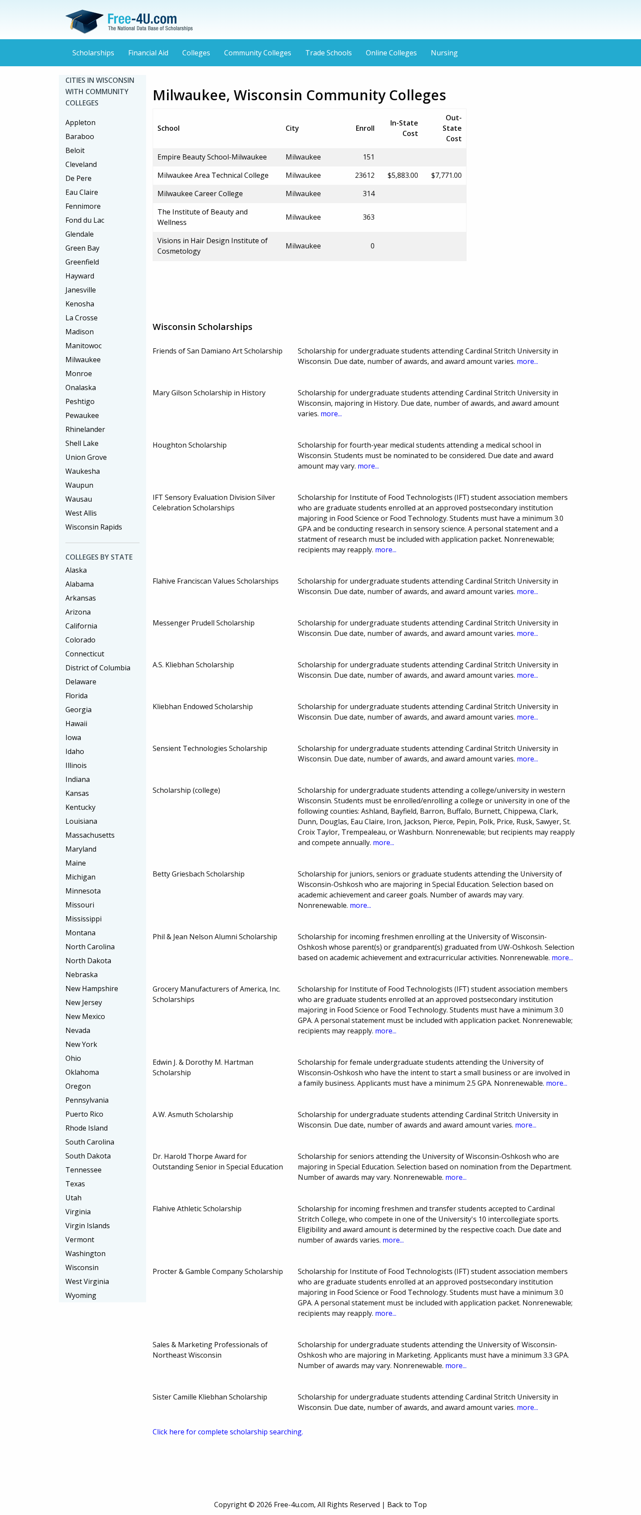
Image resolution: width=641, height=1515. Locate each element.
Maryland (80, 849)
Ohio (73, 1058)
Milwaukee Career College (200, 193)
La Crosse (81, 318)
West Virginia (87, 1281)
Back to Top (407, 1504)
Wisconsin (82, 1267)
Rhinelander (85, 429)
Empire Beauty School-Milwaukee (212, 157)
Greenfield (82, 262)
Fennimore (83, 206)
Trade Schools (328, 53)
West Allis (81, 513)
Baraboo (79, 136)
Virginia (78, 1211)
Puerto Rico (84, 1114)
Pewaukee (82, 415)
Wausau (78, 499)
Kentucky (80, 807)
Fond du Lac (84, 220)
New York (81, 1044)
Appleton (80, 122)
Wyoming (80, 1295)
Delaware (80, 681)
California (81, 626)
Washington (85, 1253)
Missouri (79, 905)
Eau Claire (81, 192)
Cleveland (81, 164)
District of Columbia (97, 668)
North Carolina (90, 946)
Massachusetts (90, 835)
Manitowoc (83, 345)
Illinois (76, 765)
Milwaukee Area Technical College (213, 175)
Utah (73, 1197)
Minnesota (83, 891)
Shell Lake (82, 443)
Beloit (75, 150)
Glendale (79, 234)
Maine (75, 863)
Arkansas (80, 598)
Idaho (74, 751)
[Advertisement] (311, 287)
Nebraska (81, 974)
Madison (79, 331)
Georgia (78, 709)
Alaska (76, 570)
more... (527, 361)
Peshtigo (80, 401)
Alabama (79, 584)
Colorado (80, 640)
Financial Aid (148, 53)
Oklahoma (82, 1072)
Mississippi (83, 919)
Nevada (77, 1030)
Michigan (80, 877)
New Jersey (83, 1002)
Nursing (444, 53)
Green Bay (82, 248)
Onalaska (80, 387)
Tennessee (83, 1170)
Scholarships (93, 53)
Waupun (79, 485)
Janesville (80, 290)
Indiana (77, 779)
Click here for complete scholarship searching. (228, 1432)
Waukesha (82, 471)
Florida (76, 695)
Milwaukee (83, 359)
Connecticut (84, 654)
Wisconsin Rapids (93, 527)
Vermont (79, 1239)
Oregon (78, 1086)
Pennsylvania (87, 1100)
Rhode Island (86, 1128)
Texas (75, 1184)
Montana (80, 933)
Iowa (73, 737)
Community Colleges (257, 53)
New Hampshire (91, 988)
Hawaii (76, 723)
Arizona (78, 612)
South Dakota (88, 1156)
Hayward (79, 276)
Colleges (196, 53)
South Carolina (89, 1142)
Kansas (77, 793)
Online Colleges (391, 53)
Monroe (78, 373)
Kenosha (79, 304)
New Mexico (85, 1016)
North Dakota (88, 960)
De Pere (78, 178)
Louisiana (81, 821)
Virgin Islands (87, 1225)
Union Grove (86, 457)
